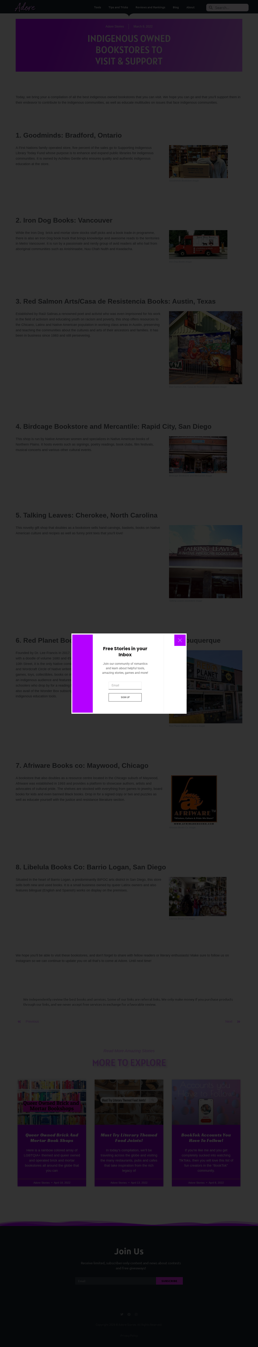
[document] (129, 673)
